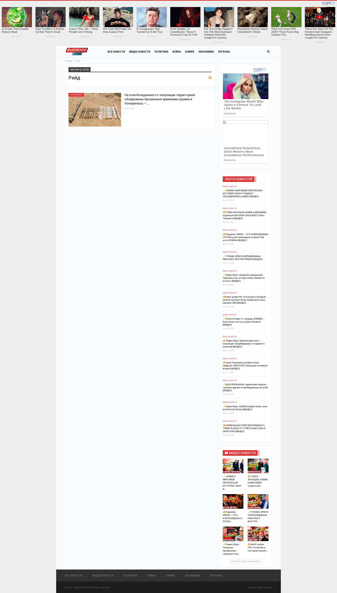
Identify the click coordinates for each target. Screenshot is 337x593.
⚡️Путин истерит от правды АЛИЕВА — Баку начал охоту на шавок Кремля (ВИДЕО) (244, 321)
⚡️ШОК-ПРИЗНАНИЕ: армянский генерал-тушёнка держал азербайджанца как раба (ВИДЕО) (245, 387)
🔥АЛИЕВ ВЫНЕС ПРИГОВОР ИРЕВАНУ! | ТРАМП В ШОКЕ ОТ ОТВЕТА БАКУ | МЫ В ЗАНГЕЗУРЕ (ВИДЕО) (244, 428)
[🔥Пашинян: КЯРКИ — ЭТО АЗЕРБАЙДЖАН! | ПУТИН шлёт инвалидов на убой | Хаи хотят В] (233, 501)
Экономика (206, 51)
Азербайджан (76, 95)
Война (177, 51)
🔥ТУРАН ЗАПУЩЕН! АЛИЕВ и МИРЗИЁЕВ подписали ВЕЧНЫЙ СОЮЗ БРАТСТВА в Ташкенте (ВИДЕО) (244, 215)
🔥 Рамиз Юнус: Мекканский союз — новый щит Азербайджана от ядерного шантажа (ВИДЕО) (244, 343)
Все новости (116, 51)
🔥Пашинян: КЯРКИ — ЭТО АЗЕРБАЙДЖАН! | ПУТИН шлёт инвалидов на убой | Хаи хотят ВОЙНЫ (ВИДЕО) (245, 237)
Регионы (224, 51)
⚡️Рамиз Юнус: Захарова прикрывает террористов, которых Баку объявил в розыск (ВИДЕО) (244, 278)
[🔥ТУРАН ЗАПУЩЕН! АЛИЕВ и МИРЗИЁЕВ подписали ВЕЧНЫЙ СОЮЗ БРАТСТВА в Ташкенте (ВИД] (258, 466)
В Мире (189, 51)
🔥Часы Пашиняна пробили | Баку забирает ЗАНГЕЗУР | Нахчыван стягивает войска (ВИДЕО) (245, 365)
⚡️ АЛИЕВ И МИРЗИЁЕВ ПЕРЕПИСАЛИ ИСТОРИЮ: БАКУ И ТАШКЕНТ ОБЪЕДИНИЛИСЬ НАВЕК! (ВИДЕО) (242, 193)
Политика (161, 51)
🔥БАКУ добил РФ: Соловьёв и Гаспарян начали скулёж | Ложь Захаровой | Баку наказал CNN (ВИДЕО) (244, 300)
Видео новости (139, 51)
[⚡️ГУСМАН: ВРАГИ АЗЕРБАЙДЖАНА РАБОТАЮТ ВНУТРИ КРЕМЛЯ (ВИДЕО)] (258, 501)
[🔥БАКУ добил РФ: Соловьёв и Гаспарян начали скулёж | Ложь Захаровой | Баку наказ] (258, 534)
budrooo (268, 587)
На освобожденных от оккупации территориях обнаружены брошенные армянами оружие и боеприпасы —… (160, 99)
